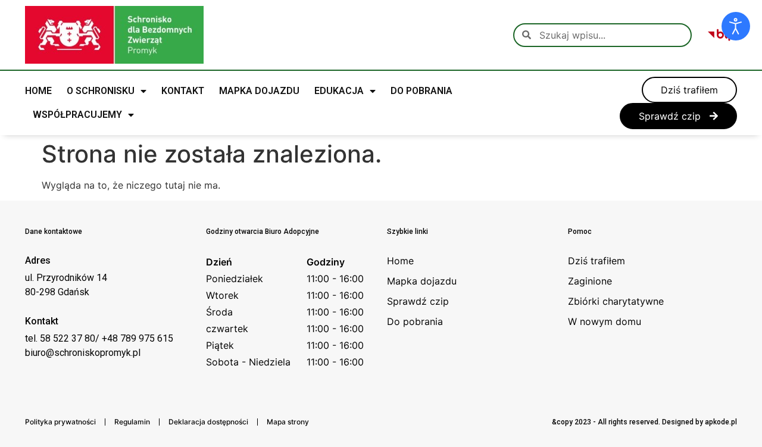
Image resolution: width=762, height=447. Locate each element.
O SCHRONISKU (101, 90)
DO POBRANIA (421, 90)
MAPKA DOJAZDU (259, 90)
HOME (38, 90)
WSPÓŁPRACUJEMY (77, 114)
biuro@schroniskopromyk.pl (82, 352)
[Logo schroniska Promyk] (114, 35)
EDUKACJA (339, 90)
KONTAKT (182, 90)
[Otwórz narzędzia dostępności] (736, 26)
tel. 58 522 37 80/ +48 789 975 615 (99, 338)
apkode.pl (721, 422)
